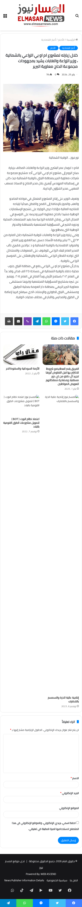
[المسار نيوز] (41, 15)
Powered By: (33, 874)
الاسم (75, 778)
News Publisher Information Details (24, 880)
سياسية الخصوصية (57, 880)
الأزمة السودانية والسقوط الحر (22, 368)
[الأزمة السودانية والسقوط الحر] (21, 354)
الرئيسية (70, 39)
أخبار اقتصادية (48, 39)
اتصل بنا (74, 880)
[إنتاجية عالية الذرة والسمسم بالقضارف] (61, 544)
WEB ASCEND (48, 874)
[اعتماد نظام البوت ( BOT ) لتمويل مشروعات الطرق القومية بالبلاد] (21, 405)
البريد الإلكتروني (69, 793)
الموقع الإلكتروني (69, 808)
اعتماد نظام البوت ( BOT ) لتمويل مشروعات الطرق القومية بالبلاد (21, 422)
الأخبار (61, 39)
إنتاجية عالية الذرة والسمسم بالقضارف (63, 699)
